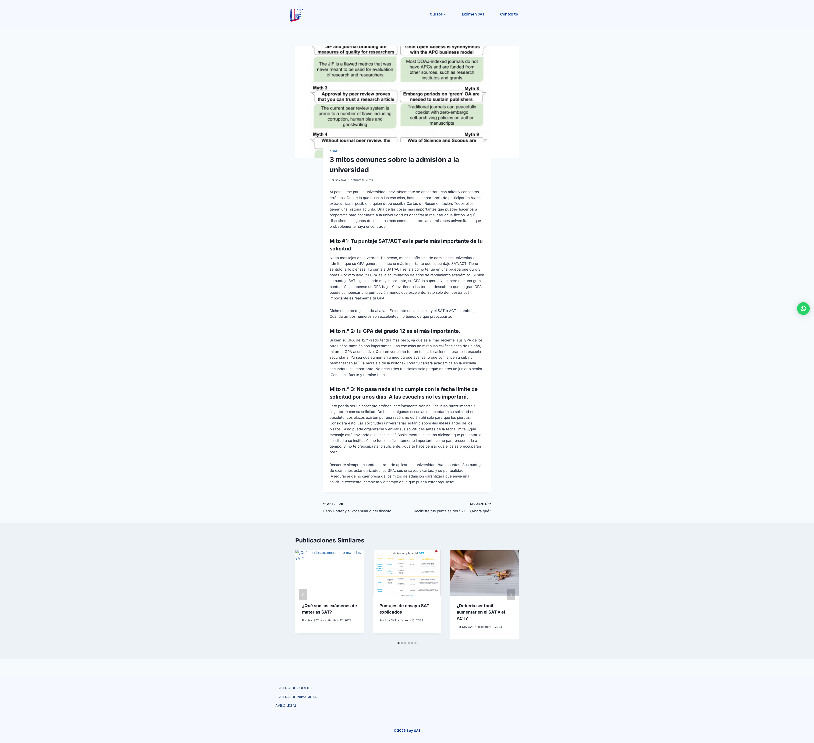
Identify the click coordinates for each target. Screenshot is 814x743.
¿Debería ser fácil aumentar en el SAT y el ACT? (481, 612)
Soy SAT (341, 180)
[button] (803, 308)
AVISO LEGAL (285, 705)
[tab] (398, 643)
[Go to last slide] (303, 594)
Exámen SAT (473, 14)
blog (333, 151)
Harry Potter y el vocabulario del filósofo (357, 507)
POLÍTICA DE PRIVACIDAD (296, 696)
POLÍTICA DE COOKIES (293, 687)
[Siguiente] (511, 594)
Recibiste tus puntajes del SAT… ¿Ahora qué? (452, 507)
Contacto (509, 14)
